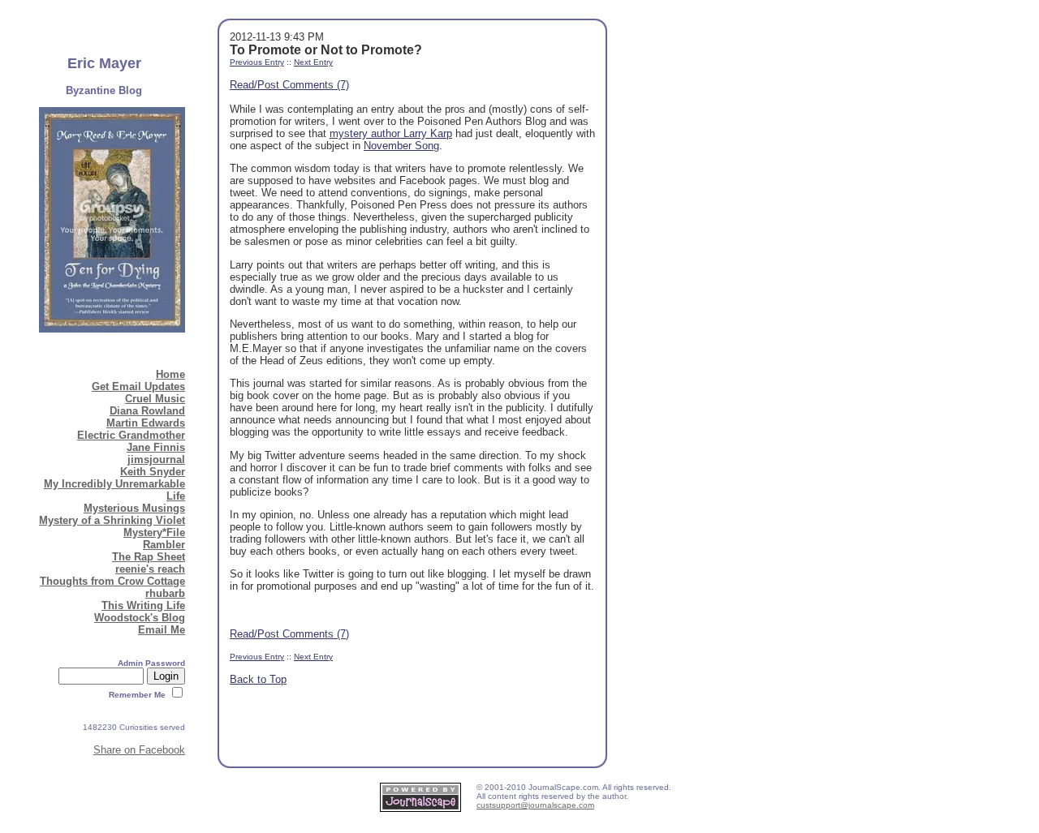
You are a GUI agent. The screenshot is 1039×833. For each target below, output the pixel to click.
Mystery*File (154, 532)
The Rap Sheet (148, 557)
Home (170, 374)
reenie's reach (150, 569)
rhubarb (165, 593)
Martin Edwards (145, 423)
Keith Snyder (152, 472)
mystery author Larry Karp (391, 133)
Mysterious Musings (134, 508)
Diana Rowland (147, 411)
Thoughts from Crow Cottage (112, 581)
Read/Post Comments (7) (289, 85)
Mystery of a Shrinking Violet (112, 520)
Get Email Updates (138, 386)
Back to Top (258, 679)
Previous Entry (257, 62)
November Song (401, 146)
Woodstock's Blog (139, 618)
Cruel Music (155, 399)
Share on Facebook (139, 750)
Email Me (161, 630)
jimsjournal (156, 459)
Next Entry (313, 62)
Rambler (164, 545)
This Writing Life (143, 605)
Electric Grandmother (131, 435)
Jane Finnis (156, 447)
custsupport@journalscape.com (535, 805)
